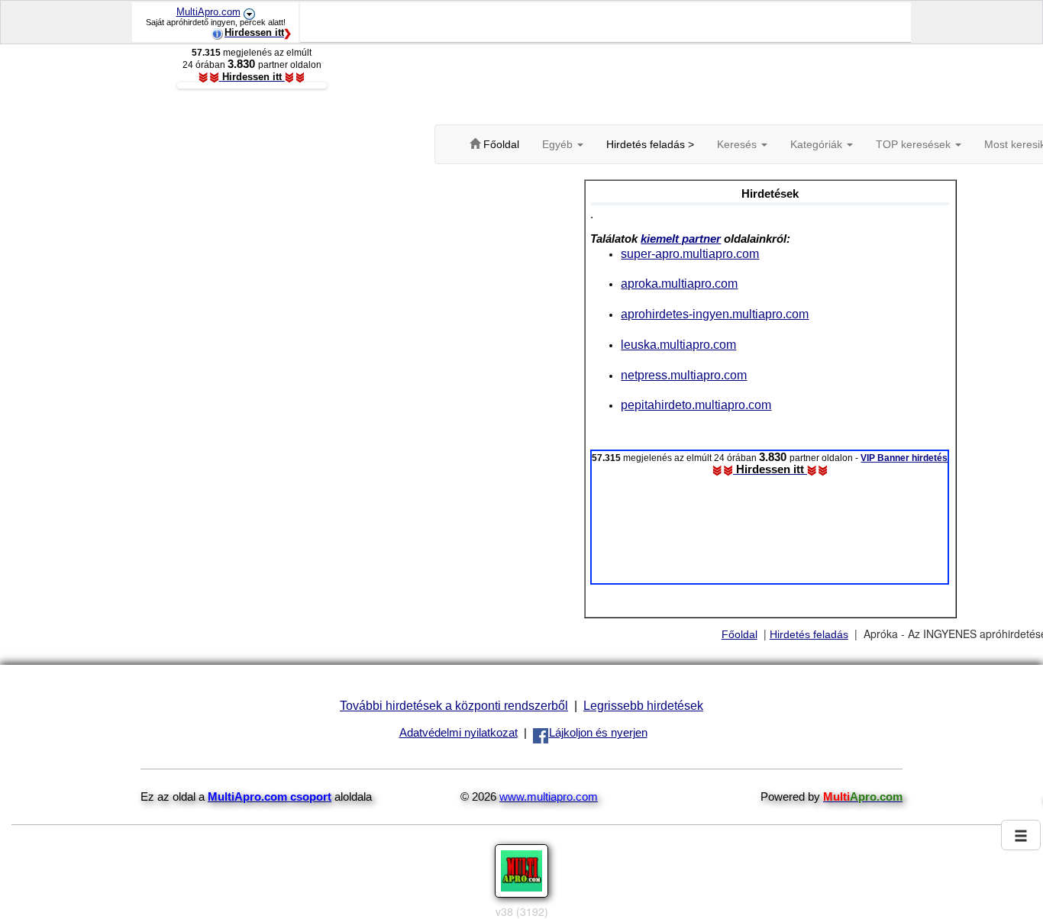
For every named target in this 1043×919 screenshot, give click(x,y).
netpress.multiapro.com (684, 375)
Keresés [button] (738, 144)
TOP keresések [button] (915, 144)
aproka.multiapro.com (679, 283)
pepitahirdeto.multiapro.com (696, 404)
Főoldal (739, 634)
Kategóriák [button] (817, 144)
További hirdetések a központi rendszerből (454, 705)
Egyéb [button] (559, 144)
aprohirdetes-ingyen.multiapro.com (715, 314)
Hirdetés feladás (809, 634)
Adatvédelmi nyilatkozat (458, 733)
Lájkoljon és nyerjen (598, 733)
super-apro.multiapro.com (690, 253)
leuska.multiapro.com (678, 344)
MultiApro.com (208, 12)
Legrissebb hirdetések (643, 705)
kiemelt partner (681, 239)
